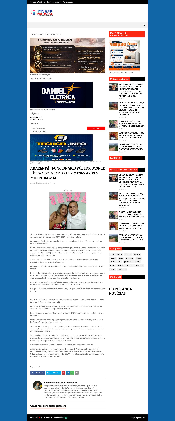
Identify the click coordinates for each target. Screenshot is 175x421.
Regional (113, 258)
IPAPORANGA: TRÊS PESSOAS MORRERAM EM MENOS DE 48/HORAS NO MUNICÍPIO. (131, 135)
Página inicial (34, 162)
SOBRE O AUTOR (36, 119)
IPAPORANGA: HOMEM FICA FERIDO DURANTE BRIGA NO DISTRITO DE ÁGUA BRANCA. (131, 146)
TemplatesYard (48, 418)
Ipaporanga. (128, 262)
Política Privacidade (53, 2)
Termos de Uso (68, 2)
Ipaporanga (129, 258)
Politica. (112, 265)
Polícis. (120, 269)
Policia (112, 254)
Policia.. (129, 265)
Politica (138, 258)
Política (137, 265)
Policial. (137, 262)
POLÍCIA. (128, 254)
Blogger (65, 418)
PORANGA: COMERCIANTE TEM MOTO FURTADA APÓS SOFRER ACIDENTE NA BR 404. (132, 123)
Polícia (112, 262)
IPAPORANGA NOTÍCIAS (120, 291)
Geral (42, 162)
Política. (121, 265)
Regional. (137, 254)
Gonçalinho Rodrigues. (39, 183)
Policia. (120, 254)
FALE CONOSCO (36, 117)
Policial (112, 269)
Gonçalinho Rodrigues (37, 2)
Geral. (121, 258)
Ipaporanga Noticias (138, 418)
